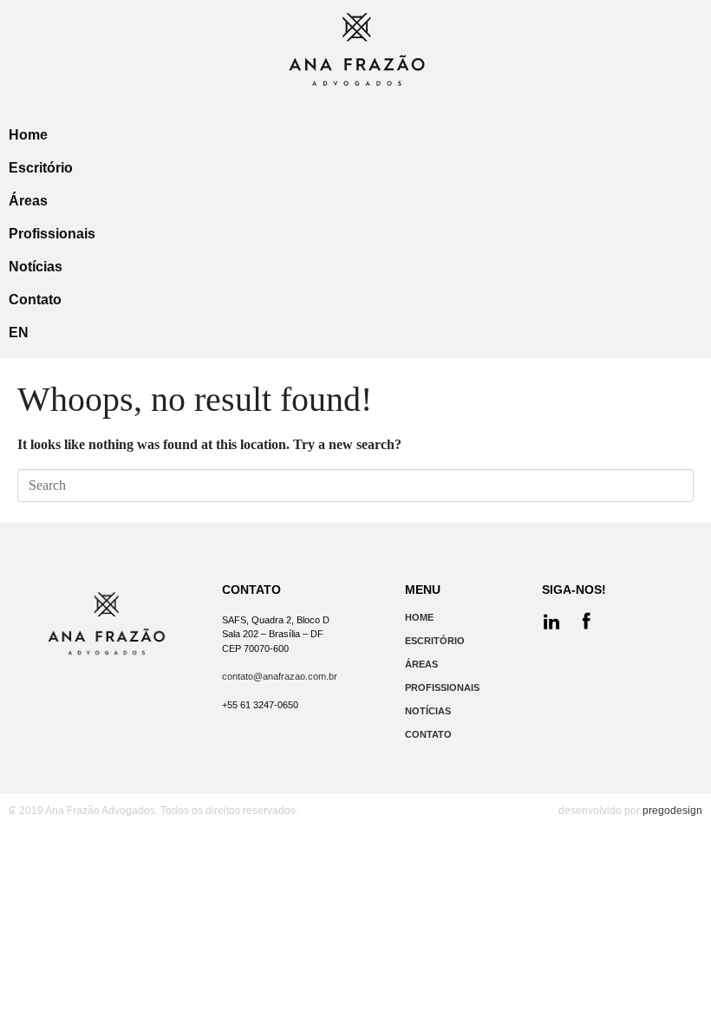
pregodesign (672, 811)
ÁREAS (421, 664)
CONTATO (428, 734)
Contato (35, 299)
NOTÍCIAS (428, 711)
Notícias (35, 266)
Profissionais (52, 233)
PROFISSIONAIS (442, 687)
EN (19, 332)
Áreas (28, 200)
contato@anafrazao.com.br (279, 676)
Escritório (41, 167)
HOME (419, 617)
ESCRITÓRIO (435, 640)
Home (28, 134)
